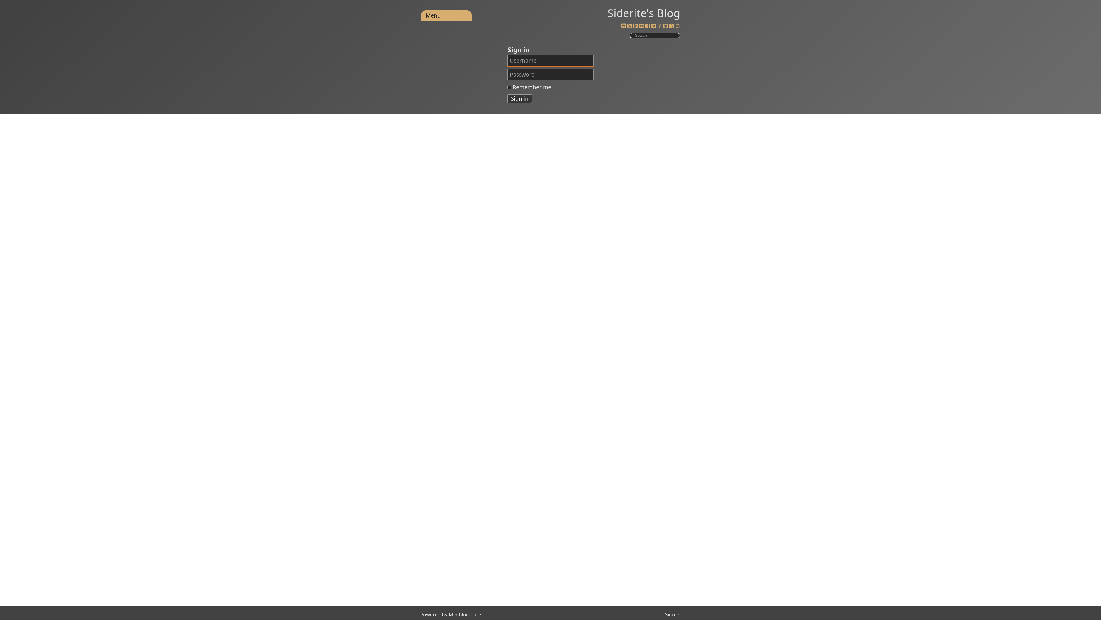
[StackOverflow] (659, 26)
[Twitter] (653, 26)
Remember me (532, 87)
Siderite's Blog (644, 12)
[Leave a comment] (678, 26)
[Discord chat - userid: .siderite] (623, 26)
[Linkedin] (635, 26)
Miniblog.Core (465, 614)
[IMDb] (641, 26)
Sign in (673, 614)
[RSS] (629, 26)
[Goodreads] (671, 26)
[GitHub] (665, 26)
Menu (433, 15)
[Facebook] (647, 26)
